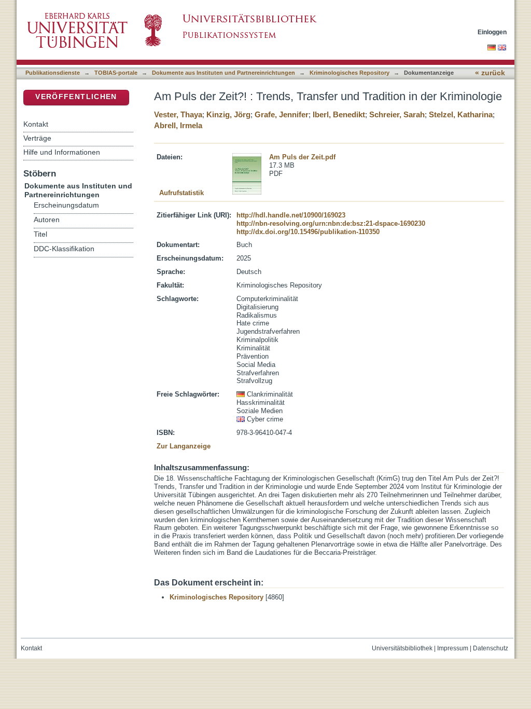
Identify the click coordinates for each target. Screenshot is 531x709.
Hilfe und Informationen (61, 152)
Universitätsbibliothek (402, 648)
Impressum (452, 648)
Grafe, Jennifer (282, 114)
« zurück (490, 73)
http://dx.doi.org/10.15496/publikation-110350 (308, 232)
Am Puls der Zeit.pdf (302, 157)
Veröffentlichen (76, 97)
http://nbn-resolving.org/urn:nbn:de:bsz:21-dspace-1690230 (330, 223)
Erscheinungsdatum (66, 205)
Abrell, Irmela (178, 125)
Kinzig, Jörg (228, 114)
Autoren (47, 220)
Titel (40, 234)
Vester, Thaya (178, 114)
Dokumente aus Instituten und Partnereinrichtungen (223, 73)
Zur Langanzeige (184, 446)
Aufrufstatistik (181, 193)
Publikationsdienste (52, 73)
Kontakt (35, 124)
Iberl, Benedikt (339, 114)
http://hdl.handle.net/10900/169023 (290, 215)
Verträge (37, 138)
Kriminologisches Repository (349, 73)
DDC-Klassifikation (64, 249)
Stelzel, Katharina (461, 114)
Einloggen (492, 32)
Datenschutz (490, 648)
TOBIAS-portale (115, 73)
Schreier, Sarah (397, 114)
